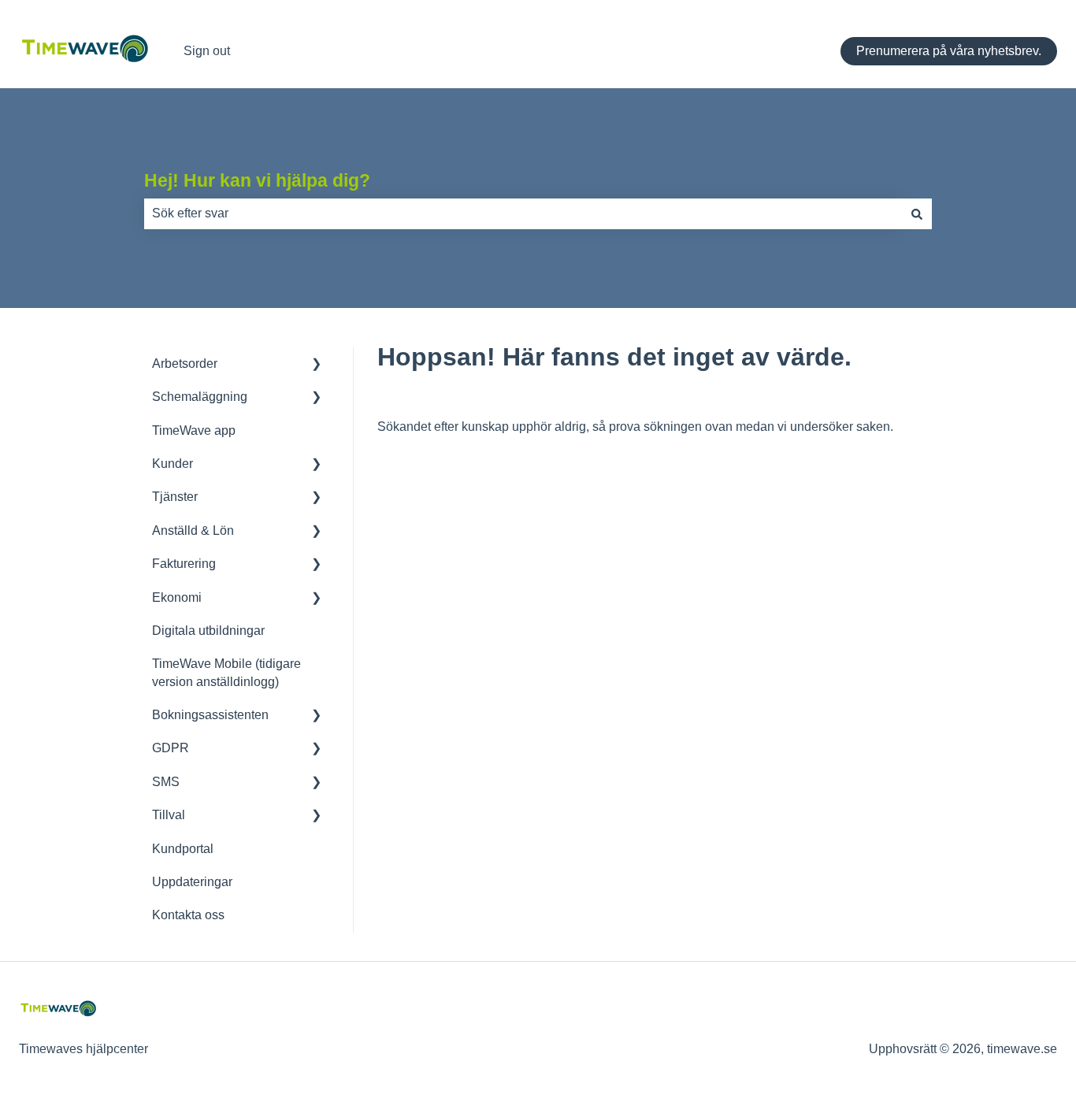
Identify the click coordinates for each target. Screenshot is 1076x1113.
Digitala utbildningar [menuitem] (208, 630)
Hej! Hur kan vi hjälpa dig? (257, 180)
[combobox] (523, 213)
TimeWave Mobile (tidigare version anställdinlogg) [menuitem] (226, 672)
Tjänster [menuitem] (175, 496)
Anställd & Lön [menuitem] (193, 530)
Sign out (207, 51)
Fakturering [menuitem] (184, 563)
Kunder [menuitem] (172, 463)
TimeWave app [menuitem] (194, 430)
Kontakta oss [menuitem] (188, 915)
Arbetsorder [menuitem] (184, 363)
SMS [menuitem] (166, 781)
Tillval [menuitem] (168, 815)
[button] (316, 365)
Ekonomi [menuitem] (177, 597)
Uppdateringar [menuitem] (192, 882)
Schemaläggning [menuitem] (199, 396)
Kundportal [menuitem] (182, 848)
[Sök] (917, 213)
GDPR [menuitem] (170, 748)
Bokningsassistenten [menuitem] (210, 715)
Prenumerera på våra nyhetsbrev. (948, 51)
